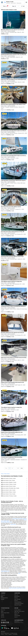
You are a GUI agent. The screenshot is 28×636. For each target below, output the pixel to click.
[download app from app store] (15, 628)
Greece (2, 615)
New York (3, 609)
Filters (5, 6)
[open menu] (27, 2)
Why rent (16, 594)
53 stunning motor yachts (6, 522)
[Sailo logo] (3, 631)
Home (2, 473)
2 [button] (12, 468)
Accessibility (15, 634)
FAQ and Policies (4, 597)
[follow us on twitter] (2, 622)
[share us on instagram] (6, 622)
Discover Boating (17, 602)
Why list (16, 597)
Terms (6, 634)
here (19, 573)
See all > (3, 617)
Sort (24, 6)
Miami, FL (16, 614)
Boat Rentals (17, 596)
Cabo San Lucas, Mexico (19, 611)
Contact (2, 599)
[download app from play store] (5, 628)
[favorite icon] (25, 12)
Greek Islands (17, 615)
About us (3, 594)
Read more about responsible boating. (17, 588)
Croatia (2, 614)
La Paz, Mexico (17, 609)
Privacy (2, 634)
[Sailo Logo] (2, 2)
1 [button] (9, 468)
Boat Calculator (17, 599)
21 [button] (18, 468)
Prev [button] (6, 468)
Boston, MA (16, 612)
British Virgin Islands (5, 612)
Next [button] (22, 468)
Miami (2, 611)
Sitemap (10, 634)
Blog (2, 596)
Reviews (16, 600)
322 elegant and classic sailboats (20, 518)
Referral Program (17, 604)
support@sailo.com (5, 571)
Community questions (18, 603)
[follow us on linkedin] (8, 622)
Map (13, 6)
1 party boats (13, 524)
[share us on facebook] (4, 622)
